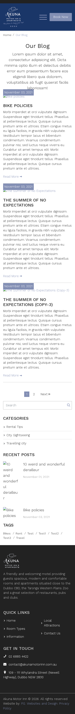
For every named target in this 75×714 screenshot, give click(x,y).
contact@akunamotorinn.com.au (33, 664)
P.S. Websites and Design (39, 703)
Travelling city (16, 443)
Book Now (60, 17)
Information (15, 637)
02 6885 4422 (18, 656)
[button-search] (68, 405)
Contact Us (52, 633)
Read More (11, 176)
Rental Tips (14, 427)
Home (7, 35)
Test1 (42, 533)
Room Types (16, 629)
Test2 (55, 533)
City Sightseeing (18, 435)
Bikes (7, 533)
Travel (20, 537)
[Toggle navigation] (43, 17)
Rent (19, 533)
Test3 (7, 537)
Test (30, 533)
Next (44, 394)
